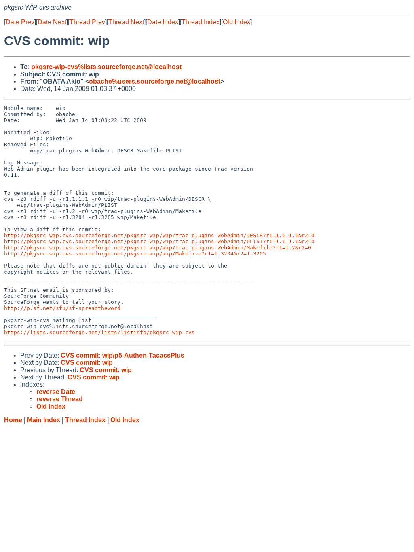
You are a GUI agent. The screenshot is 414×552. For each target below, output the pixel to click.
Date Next (52, 22)
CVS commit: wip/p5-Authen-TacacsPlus (122, 355)
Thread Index (201, 22)
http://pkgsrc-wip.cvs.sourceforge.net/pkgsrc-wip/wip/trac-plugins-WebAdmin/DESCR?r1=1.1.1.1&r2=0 (159, 235)
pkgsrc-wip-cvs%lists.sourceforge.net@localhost (106, 66)
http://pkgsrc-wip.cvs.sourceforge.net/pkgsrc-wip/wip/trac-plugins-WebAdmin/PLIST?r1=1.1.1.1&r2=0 (159, 241)
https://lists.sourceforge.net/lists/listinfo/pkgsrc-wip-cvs (99, 332)
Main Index (43, 420)
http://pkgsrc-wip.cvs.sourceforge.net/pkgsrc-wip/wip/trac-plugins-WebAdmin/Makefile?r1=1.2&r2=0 (157, 247)
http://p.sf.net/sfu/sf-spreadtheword (62, 308)
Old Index (236, 22)
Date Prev (20, 22)
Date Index (162, 22)
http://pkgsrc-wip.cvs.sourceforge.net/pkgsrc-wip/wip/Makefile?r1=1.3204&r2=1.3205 (135, 254)
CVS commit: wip (87, 362)
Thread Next (126, 22)
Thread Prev (87, 22)
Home (13, 420)
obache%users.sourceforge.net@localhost (154, 81)
